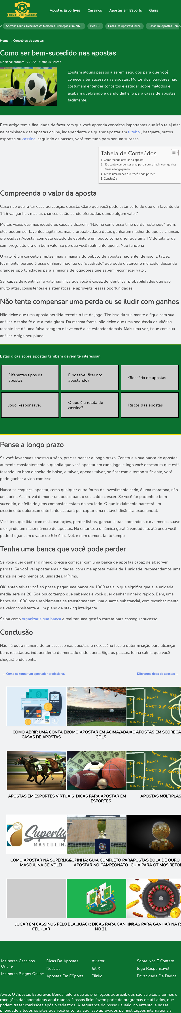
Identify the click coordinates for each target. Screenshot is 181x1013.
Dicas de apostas (62, 961)
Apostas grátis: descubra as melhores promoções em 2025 (44, 26)
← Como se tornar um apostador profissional (33, 674)
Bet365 (95, 26)
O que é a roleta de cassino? (85, 405)
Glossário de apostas (147, 377)
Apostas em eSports (64, 976)
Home (4, 41)
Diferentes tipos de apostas (25, 377)
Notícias (53, 968)
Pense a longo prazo (117, 169)
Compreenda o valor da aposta (123, 160)
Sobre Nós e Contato (155, 961)
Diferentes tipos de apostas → (158, 674)
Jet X (96, 968)
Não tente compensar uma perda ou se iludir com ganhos (140, 164)
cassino (29, 139)
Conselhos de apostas (28, 41)
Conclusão (110, 179)
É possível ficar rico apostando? (85, 377)
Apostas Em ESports (125, 10)
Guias (153, 10)
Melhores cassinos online (18, 963)
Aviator (98, 961)
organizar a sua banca (41, 619)
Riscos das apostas (145, 405)
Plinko (97, 976)
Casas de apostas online (124, 26)
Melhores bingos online (22, 973)
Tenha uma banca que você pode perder (129, 174)
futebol (134, 132)
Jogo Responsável (24, 405)
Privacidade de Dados (157, 976)
